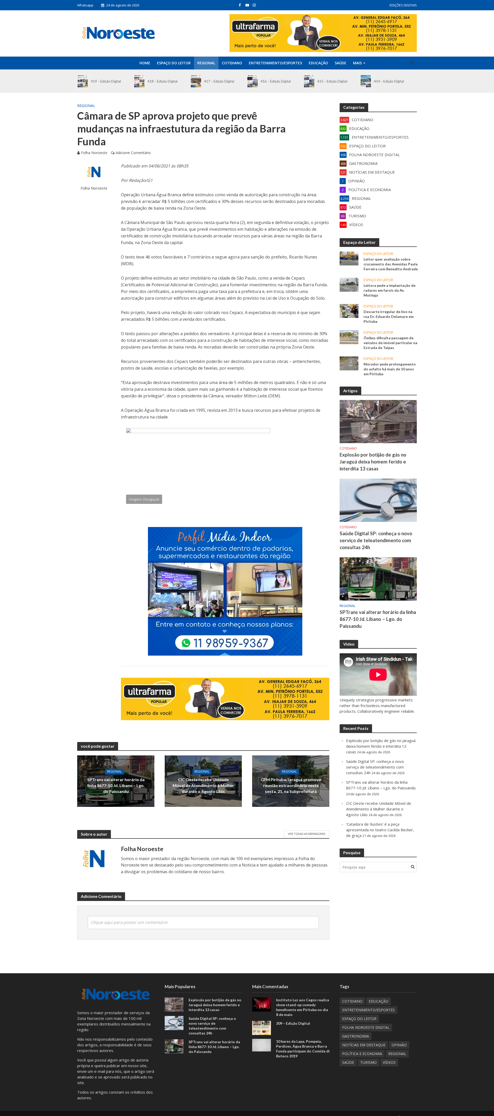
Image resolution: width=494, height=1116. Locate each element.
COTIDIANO (232, 62)
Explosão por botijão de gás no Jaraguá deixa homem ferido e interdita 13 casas (373, 461)
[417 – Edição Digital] (195, 81)
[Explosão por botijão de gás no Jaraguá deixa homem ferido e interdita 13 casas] (378, 421)
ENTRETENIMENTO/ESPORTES (275, 62)
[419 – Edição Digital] (82, 81)
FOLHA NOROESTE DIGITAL (366, 1027)
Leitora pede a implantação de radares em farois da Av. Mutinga (390, 290)
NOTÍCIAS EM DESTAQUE (363, 1044)
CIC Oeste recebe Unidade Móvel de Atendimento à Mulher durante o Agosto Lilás (203, 785)
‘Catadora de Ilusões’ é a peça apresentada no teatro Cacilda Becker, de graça (380, 830)
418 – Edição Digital (162, 81)
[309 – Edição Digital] (261, 1027)
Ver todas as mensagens (306, 834)
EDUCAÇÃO (318, 62)
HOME (144, 62)
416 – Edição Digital (276, 81)
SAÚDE (340, 62)
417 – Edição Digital (219, 81)
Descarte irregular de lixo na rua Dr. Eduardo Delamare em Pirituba (389, 316)
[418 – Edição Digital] (139, 81)
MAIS (357, 62)
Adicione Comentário (133, 152)
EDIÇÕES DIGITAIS (403, 5)
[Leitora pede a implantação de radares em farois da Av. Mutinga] (349, 284)
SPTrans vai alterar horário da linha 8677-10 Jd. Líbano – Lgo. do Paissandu (116, 785)
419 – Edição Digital (106, 81)
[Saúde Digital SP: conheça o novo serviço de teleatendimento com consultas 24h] (378, 499)
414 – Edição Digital (389, 81)
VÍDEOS (389, 1062)
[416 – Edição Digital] (252, 81)
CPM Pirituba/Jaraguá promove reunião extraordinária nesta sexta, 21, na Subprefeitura (291, 785)
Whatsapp (85, 5)
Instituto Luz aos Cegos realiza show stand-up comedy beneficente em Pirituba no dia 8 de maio (302, 1007)
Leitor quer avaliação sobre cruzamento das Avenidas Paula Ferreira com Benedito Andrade (391, 264)
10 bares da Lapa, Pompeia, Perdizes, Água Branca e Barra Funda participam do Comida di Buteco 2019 (303, 1048)
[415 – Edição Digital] (309, 81)
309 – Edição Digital (293, 1023)
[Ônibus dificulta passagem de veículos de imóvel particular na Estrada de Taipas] (349, 336)
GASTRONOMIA (355, 1036)
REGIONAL (206, 62)
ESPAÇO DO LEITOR (174, 62)
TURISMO (368, 1062)
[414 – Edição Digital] (365, 81)
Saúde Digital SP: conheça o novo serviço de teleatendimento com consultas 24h (376, 540)
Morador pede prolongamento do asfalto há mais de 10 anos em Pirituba (390, 369)
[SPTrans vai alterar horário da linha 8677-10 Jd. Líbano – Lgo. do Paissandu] (378, 578)
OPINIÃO (399, 1044)
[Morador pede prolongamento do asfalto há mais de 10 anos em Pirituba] (349, 362)
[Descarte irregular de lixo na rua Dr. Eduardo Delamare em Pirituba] (349, 310)
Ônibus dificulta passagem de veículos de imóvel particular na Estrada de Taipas (390, 343)
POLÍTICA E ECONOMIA (362, 1053)
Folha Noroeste (94, 152)
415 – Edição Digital (332, 81)
